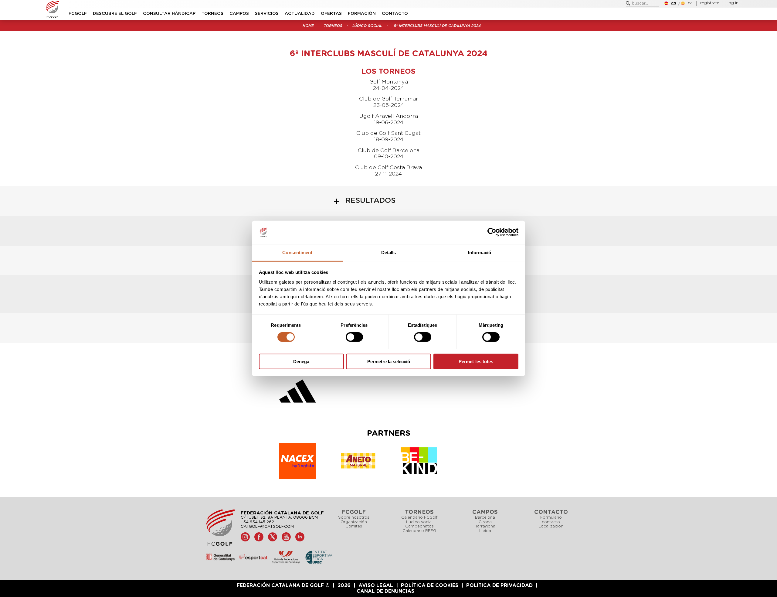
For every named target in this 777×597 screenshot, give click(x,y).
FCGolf (78, 14)
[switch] (354, 337)
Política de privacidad (499, 585)
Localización (550, 526)
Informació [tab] (479, 252)
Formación (362, 14)
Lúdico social (367, 26)
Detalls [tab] (388, 252)
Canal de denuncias (385, 591)
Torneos (212, 14)
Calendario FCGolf (419, 518)
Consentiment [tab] (297, 252)
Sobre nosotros (353, 518)
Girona (485, 522)
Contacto (395, 14)
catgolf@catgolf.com (267, 527)
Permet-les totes (476, 361)
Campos (239, 14)
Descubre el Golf (115, 14)
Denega (301, 361)
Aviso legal (375, 585)
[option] (297, 392)
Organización (354, 522)
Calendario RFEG (419, 531)
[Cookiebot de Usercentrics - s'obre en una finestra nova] (491, 232)
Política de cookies (429, 585)
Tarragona (485, 526)
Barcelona (485, 518)
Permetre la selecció (388, 361)
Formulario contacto (551, 520)
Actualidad (300, 14)
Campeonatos (419, 526)
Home (308, 26)
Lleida (485, 531)
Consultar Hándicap (169, 14)
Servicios (267, 14)
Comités (353, 526)
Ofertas (331, 14)
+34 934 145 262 (257, 522)
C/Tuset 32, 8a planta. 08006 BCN (279, 518)
